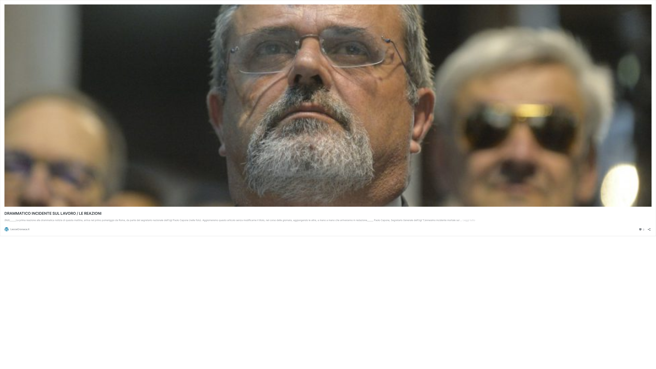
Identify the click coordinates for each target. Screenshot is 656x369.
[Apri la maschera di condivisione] (649, 228)
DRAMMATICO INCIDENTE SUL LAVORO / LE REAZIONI (52, 213)
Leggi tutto (469, 220)
